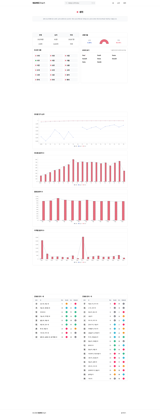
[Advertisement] (80, 27)
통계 (125, 3)
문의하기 (123, 413)
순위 (118, 3)
